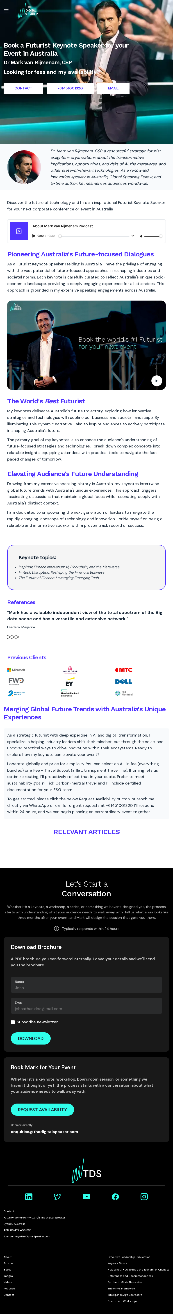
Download (30, 1038)
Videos (8, 1282)
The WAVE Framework (121, 1288)
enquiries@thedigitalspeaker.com (44, 1131)
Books (7, 1269)
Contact (9, 1295)
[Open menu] (6, 11)
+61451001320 (70, 88)
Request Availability (42, 1110)
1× (132, 236)
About (7, 1257)
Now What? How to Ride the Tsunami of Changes (138, 1269)
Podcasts (10, 1288)
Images (8, 1276)
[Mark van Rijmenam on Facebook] (115, 1196)
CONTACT (23, 88)
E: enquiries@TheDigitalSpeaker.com (27, 1236)
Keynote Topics (117, 1263)
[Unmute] (141, 236)
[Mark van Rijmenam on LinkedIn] (28, 1196)
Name (19, 982)
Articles (9, 1263)
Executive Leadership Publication (129, 1257)
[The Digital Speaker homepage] (28, 11)
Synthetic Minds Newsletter (125, 1282)
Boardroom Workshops (122, 1301)
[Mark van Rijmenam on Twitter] (57, 1196)
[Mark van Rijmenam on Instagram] (144, 1196)
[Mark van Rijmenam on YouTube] (86, 1196)
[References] (13, 639)
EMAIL (113, 88)
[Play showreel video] (86, 345)
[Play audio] (34, 235)
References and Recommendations (130, 1276)
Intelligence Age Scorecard (125, 1295)
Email (19, 1003)
